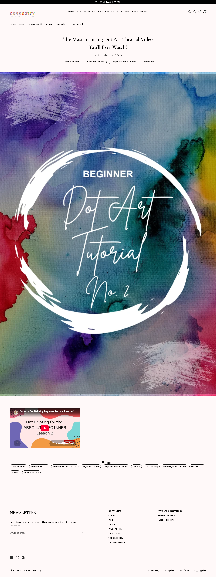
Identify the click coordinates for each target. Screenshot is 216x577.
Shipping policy (200, 570)
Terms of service (184, 570)
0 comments (147, 61)
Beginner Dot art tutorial (124, 61)
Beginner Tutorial (90, 466)
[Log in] (194, 11)
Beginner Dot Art (95, 61)
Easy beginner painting (174, 466)
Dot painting (152, 466)
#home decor (72, 61)
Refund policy (154, 570)
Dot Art (136, 466)
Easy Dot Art (197, 466)
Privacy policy (168, 570)
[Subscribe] (80, 533)
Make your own (31, 472)
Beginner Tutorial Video (116, 466)
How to (15, 472)
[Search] (189, 11)
